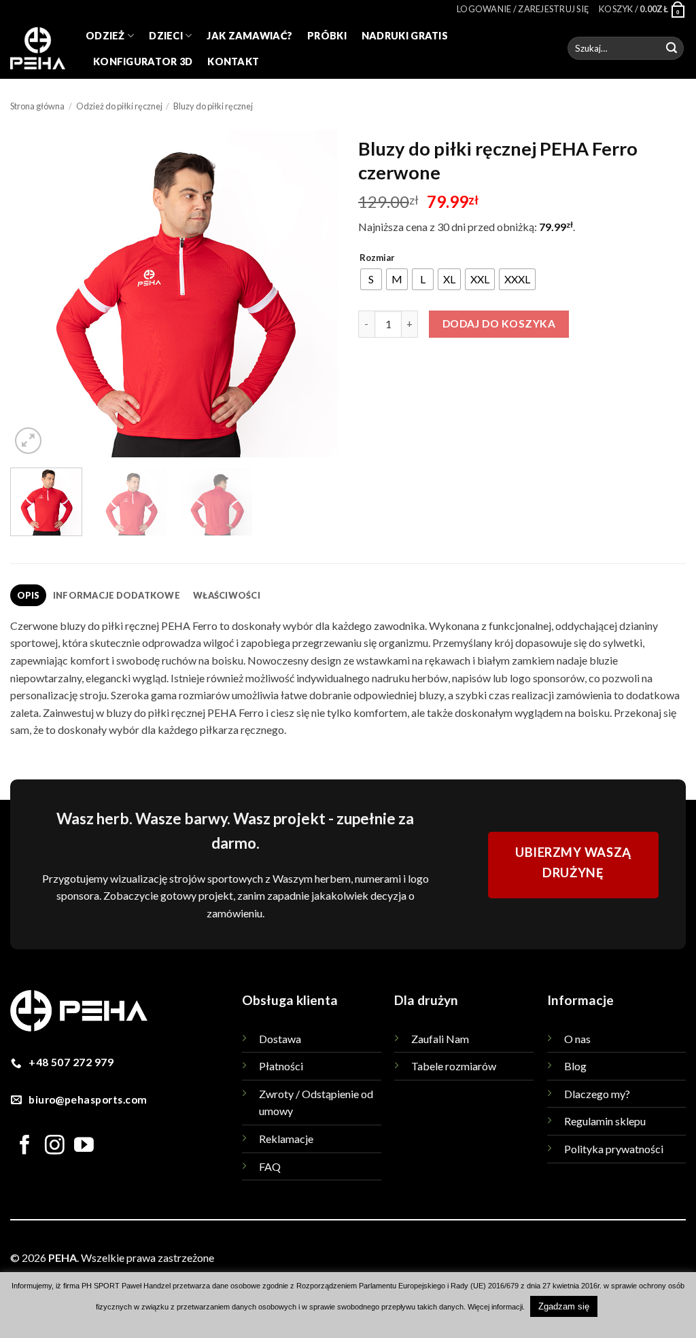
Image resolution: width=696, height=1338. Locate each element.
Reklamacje (286, 1138)
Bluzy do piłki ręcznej (213, 106)
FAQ (270, 1166)
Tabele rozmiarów (453, 1065)
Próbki (327, 35)
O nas (577, 1038)
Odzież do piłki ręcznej (119, 106)
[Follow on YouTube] (84, 1146)
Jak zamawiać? (249, 35)
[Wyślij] (671, 48)
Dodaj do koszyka (498, 323)
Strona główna (37, 106)
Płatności (281, 1065)
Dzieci (166, 35)
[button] (523, 9)
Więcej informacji (495, 1307)
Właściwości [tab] (226, 595)
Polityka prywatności (613, 1148)
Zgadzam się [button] (563, 1306)
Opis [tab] (28, 595)
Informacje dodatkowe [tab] (116, 595)
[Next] (314, 293)
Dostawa (280, 1038)
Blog (575, 1065)
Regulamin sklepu (605, 1120)
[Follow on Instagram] (55, 1146)
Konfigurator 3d (142, 61)
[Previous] (34, 293)
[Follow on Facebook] (25, 1146)
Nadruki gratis (405, 35)
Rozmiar (377, 258)
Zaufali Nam (440, 1038)
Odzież (105, 35)
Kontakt (233, 61)
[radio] (371, 279)
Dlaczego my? (597, 1093)
